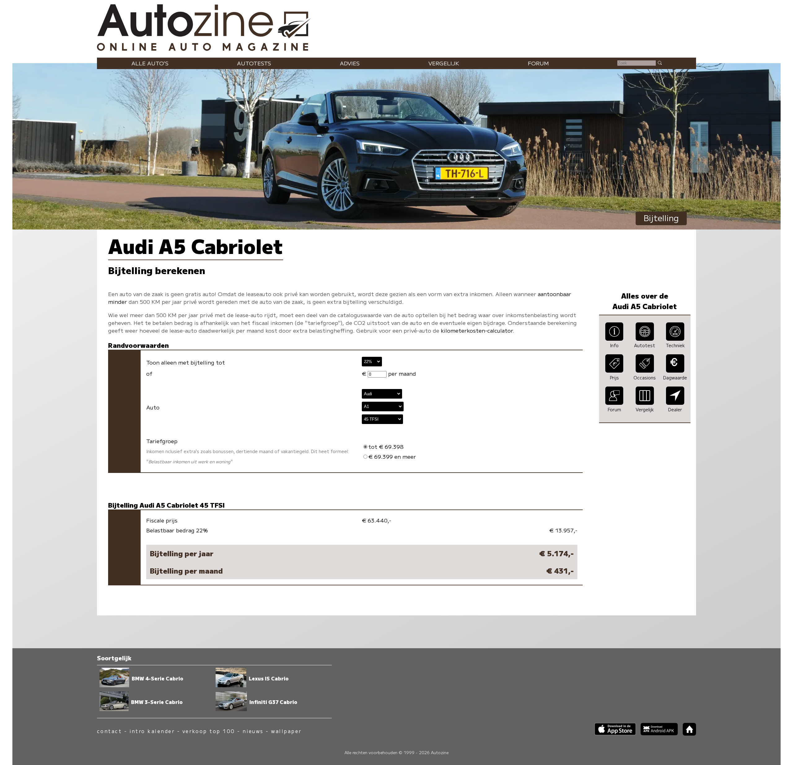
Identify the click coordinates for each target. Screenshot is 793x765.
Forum (538, 63)
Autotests (254, 63)
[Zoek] (659, 62)
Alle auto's (150, 63)
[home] (687, 733)
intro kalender (152, 731)
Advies (350, 63)
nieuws (253, 731)
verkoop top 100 (208, 731)
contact (109, 731)
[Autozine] (396, 26)
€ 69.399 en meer (392, 456)
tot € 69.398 (386, 446)
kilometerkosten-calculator (477, 330)
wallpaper (286, 731)
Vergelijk (443, 63)
